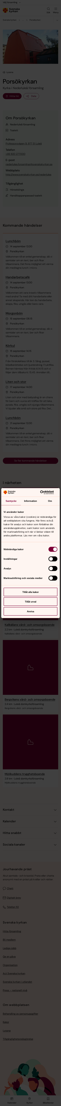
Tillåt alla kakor (30, 592)
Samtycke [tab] (11, 501)
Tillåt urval (30, 601)
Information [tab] (30, 501)
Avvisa (30, 611)
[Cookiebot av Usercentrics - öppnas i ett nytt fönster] (43, 492)
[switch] (52, 558)
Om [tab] (50, 501)
